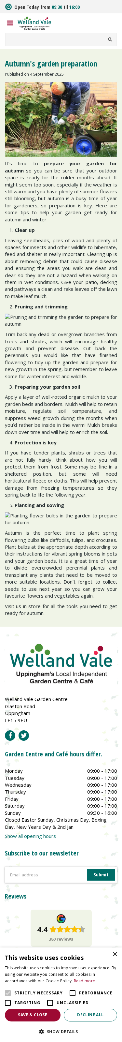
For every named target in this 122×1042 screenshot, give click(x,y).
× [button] (114, 954)
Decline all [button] (90, 1015)
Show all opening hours (30, 836)
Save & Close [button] (32, 1015)
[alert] (61, 994)
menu (10, 23)
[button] (61, 1031)
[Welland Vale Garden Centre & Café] (34, 22)
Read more (84, 981)
